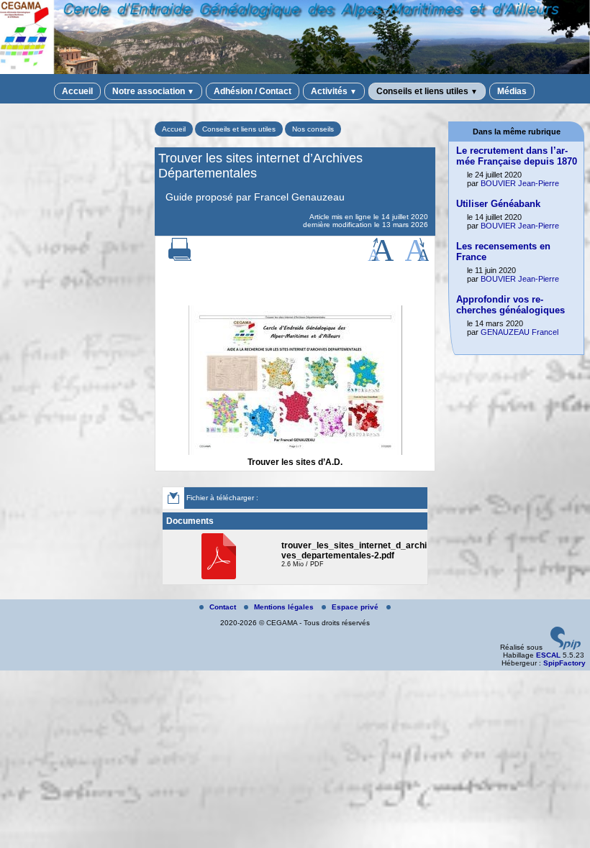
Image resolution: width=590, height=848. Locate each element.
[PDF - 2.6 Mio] (220, 577)
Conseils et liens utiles (427, 91)
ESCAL (548, 655)
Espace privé (356, 607)
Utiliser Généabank (498, 203)
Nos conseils (313, 129)
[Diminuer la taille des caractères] (417, 258)
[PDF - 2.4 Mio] (295, 452)
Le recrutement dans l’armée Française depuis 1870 (516, 156)
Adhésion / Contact (252, 91)
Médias (512, 91)
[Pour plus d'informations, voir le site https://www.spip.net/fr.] (565, 647)
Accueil (77, 91)
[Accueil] (295, 71)
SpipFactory (564, 663)
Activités (334, 91)
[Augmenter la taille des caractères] (381, 258)
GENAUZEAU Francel (519, 332)
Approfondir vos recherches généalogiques (510, 304)
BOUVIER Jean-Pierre (520, 183)
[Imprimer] (179, 258)
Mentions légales (285, 607)
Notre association (153, 91)
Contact (223, 607)
